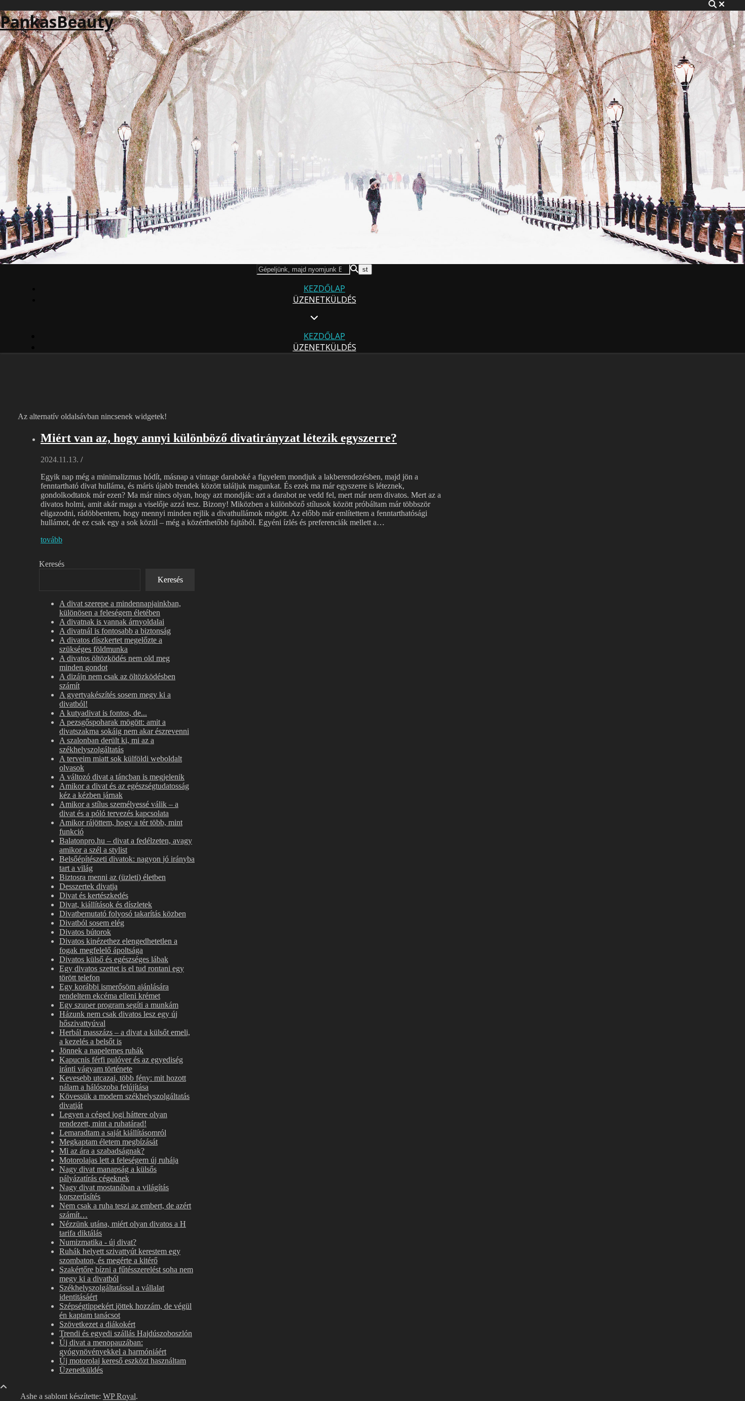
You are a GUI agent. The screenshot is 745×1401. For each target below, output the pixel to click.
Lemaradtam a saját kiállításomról (112, 1132)
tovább (51, 539)
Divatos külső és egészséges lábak (113, 959)
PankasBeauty (57, 21)
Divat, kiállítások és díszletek (105, 904)
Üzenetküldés (324, 299)
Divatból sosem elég (91, 922)
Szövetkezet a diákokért (97, 1324)
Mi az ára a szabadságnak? (101, 1151)
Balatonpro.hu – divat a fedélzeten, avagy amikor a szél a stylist (125, 845)
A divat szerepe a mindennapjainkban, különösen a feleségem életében (120, 608)
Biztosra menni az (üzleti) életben (112, 877)
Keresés (51, 564)
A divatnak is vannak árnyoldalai (111, 621)
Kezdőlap (324, 288)
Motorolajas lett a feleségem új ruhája (118, 1160)
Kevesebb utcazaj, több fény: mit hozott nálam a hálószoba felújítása (122, 1082)
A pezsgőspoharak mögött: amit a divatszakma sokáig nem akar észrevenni (124, 726)
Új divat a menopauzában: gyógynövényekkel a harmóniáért (112, 1347)
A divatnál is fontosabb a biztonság (115, 630)
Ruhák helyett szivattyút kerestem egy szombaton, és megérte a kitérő (119, 1256)
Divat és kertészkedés (93, 895)
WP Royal (119, 1396)
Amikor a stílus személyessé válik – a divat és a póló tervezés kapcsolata (118, 809)
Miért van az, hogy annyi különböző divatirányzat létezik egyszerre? (219, 438)
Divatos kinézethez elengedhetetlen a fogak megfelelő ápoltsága (118, 945)
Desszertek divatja (88, 886)
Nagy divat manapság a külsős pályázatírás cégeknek (108, 1174)
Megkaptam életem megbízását (108, 1141)
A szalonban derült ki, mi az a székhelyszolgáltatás (106, 745)
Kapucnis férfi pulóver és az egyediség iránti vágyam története (121, 1064)
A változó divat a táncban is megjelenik (121, 776)
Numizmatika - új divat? (97, 1242)
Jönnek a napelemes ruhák (101, 1050)
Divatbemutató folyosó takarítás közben (122, 913)
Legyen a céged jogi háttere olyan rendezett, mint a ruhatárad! (113, 1119)
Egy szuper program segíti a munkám (118, 1005)
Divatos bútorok (85, 932)
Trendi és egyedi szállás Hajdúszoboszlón (125, 1333)
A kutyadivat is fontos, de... (103, 713)
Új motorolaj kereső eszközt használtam (122, 1360)
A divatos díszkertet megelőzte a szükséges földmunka (110, 644)
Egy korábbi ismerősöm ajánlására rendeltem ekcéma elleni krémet (114, 991)
